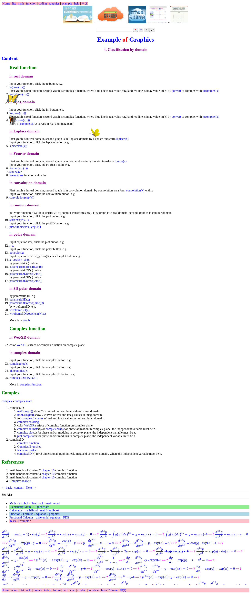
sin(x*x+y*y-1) (19, 219)
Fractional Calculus (21, 517)
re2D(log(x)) (25, 411)
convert (176, 90)
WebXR (21, 345)
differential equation (48, 517)
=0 (186, 534)
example (67, 3)
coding (42, 3)
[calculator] (110, 14)
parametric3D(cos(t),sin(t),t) (26, 303)
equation (41, 514)
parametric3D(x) (19, 299)
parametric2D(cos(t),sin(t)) (25, 273)
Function (14, 514)
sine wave (15, 171)
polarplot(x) (16, 252)
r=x (11, 245)
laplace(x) (122, 138)
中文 (85, 3)
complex (7, 401)
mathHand (31, 510)
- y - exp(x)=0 (143, 560)
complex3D (24, 453)
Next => (31, 487)
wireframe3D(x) (19, 310)
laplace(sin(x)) (18, 146)
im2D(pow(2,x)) (19, 120)
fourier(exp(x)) (18, 168)
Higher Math (41, 506)
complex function (31, 384)
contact (82, 590)
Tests (12, 521)
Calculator (15, 510)
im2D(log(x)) (25, 414)
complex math (23, 401)
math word (53, 503)
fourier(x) (120, 161)
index (48, 590)
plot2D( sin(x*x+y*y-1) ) (25, 227)
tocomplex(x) (211, 90)
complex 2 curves (32, 418)
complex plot (25, 432)
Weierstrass (16, 175)
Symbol (23, 503)
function (31, 3)
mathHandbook (49, 510)
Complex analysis (20, 481)
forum (57, 590)
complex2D (27, 123)
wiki (29, 590)
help (76, 3)
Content (10, 58)
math (21, 3)
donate (38, 590)
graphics (54, 3)
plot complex (25, 436)
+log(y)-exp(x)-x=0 (172, 551)
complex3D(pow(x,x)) (23, 377)
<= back (7, 487)
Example (109, 39)
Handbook (37, 503)
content (18, 487)
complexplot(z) (18, 363)
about (15, 590)
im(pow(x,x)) (17, 113)
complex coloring (28, 422)
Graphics (141, 39)
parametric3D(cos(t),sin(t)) (25, 280)
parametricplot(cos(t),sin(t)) (26, 266)
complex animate (27, 429)
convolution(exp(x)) (21, 197)
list (14, 3)
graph (26, 320)
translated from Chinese (103, 590)
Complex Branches (29, 446)
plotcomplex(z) (18, 370)
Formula (28, 514)
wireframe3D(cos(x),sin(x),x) (27, 313)
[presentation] (21, 534)
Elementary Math (20, 506)
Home (6, 3)
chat (73, 590)
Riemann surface (27, 450)
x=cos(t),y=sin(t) (19, 259)
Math (12, 503)
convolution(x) (135, 190)
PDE (66, 517)
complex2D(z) (55, 429)
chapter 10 (48, 470)
